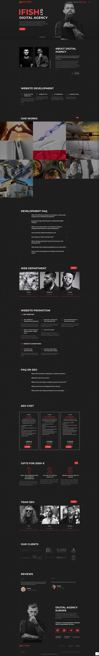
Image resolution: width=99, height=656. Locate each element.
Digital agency (62, 645)
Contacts (78, 645)
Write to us (75, 267)
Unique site (43, 94)
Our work (70, 645)
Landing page (74, 94)
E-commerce (58, 94)
